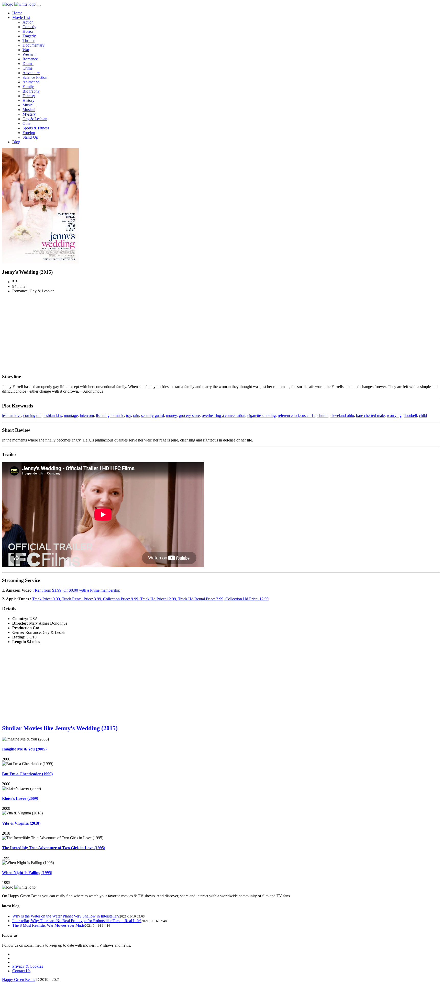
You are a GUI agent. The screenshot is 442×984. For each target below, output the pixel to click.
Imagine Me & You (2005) (24, 749)
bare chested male (370, 415)
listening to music (110, 415)
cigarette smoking (261, 415)
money (171, 415)
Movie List (21, 17)
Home (17, 13)
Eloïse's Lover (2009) (20, 798)
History (29, 100)
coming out (32, 415)
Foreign (29, 132)
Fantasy (29, 96)
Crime (27, 68)
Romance (30, 59)
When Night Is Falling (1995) (27, 872)
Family (28, 86)
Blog (16, 142)
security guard (152, 415)
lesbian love (11, 415)
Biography (31, 91)
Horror (28, 31)
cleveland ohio (342, 415)
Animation (31, 82)
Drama (28, 63)
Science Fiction (35, 77)
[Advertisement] (221, 333)
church (322, 415)
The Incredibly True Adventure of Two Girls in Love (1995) (53, 848)
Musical (29, 109)
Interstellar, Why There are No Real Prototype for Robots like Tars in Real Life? (76, 921)
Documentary (34, 45)
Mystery (29, 114)
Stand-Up (30, 137)
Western (29, 54)
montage (71, 415)
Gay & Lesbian (35, 119)
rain (136, 415)
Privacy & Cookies (27, 966)
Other (27, 123)
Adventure (31, 73)
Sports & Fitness (36, 128)
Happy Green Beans (18, 979)
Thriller (29, 40)
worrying (394, 415)
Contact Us (21, 971)
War (26, 50)
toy (128, 415)
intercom (87, 415)
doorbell (410, 415)
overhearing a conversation (223, 415)
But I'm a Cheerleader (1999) (27, 774)
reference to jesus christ (296, 415)
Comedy (29, 27)
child (423, 415)
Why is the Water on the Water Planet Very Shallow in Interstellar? (65, 916)
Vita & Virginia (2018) (21, 823)
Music (27, 105)
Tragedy (29, 36)
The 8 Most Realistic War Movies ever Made (48, 925)
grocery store (189, 415)
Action (28, 22)
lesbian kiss (52, 415)
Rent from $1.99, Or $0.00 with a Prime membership (77, 590)
